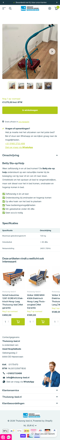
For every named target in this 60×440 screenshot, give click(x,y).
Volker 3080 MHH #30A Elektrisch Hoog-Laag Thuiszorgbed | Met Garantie (36, 301)
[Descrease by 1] (9, 324)
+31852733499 (14, 373)
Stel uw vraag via (19, 147)
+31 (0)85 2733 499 (15, 143)
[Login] (49, 8)
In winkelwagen (30, 110)
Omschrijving (10, 155)
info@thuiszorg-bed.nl (17, 377)
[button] (3, 2)
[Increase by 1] (9, 319)
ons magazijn (23, 122)
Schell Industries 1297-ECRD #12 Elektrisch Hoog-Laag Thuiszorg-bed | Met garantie (12, 301)
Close (10, 8)
